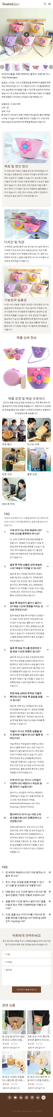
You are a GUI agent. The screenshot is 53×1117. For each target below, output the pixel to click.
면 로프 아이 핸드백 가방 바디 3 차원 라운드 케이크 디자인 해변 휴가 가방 (38, 1078)
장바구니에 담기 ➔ (11, 1047)
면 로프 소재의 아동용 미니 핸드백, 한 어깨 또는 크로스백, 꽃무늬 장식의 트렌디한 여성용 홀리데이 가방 (13, 1078)
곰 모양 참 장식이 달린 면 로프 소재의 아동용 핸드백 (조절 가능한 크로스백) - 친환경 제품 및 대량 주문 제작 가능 (13, 1038)
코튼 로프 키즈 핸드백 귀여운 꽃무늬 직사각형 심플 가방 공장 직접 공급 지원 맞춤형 (38, 1038)
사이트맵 (37, 1111)
